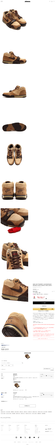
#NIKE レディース (35, 411)
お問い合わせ (36, 430)
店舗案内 (36, 426)
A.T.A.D (17, 430)
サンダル (2, 429)
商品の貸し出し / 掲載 (37, 431)
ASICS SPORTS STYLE (27, 429)
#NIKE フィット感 (40, 411)
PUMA (25, 430)
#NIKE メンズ (30, 411)
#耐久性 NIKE (50, 411)
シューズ (8, 422)
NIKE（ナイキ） (4, 422)
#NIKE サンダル (18, 413)
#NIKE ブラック (23, 413)
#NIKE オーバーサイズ (28, 413)
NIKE (25, 426)
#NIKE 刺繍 (13, 413)
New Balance (25, 431)
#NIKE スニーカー (3, 411)
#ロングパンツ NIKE (8, 413)
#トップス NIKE (45, 411)
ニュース (46, 425)
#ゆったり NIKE (17, 411)
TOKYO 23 (18, 429)
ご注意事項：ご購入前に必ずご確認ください (43, 338)
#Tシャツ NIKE (8, 411)
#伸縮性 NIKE (39, 413)
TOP (1, 422)
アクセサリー (10, 429)
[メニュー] (2, 1)
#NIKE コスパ (21, 411)
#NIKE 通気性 (43, 413)
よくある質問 (36, 429)
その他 (1, 430)
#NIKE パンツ (25, 411)
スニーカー (10, 422)
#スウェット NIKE (34, 413)
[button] (43, 309)
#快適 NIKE (12, 411)
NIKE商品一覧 (27, 405)
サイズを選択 (44, 302)
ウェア (9, 426)
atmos (17, 426)
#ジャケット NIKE (3, 413)
